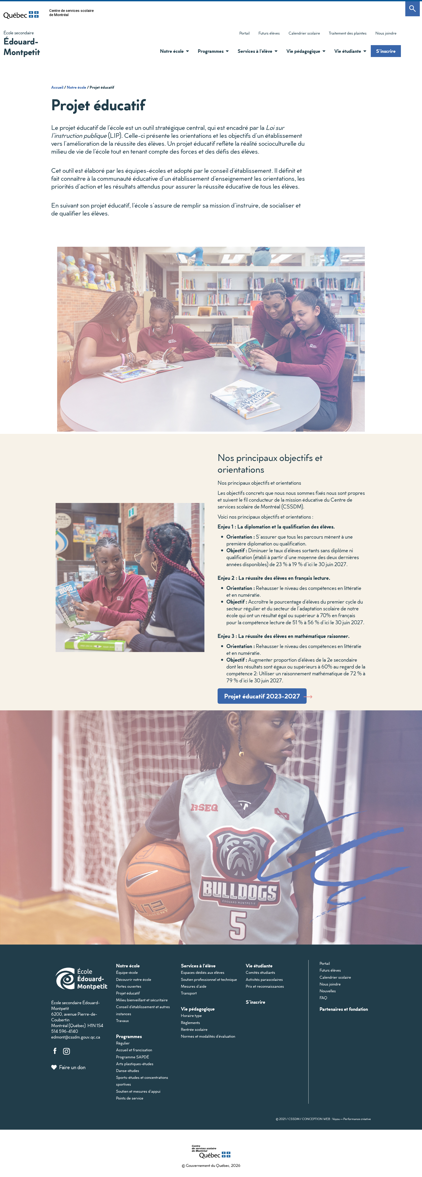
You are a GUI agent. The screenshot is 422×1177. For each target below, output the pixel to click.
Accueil (57, 87)
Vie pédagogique (198, 1008)
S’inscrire (386, 51)
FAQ (323, 997)
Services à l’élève (198, 965)
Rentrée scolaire (194, 1029)
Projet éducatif (128, 993)
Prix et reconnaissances (265, 986)
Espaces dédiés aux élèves (202, 972)
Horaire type (191, 1015)
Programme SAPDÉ (132, 1057)
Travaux (122, 1020)
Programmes (129, 1036)
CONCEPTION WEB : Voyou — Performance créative (336, 1119)
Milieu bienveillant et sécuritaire (142, 1000)
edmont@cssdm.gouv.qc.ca (75, 1037)
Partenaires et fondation (344, 1009)
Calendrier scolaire (304, 33)
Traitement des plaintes (345, 34)
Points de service (129, 1098)
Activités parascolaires (264, 979)
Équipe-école (127, 972)
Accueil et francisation (134, 1050)
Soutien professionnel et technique (209, 979)
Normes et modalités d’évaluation (208, 1036)
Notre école (76, 87)
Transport (189, 993)
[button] (186, 51)
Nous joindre (386, 33)
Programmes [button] (211, 51)
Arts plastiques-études (134, 1063)
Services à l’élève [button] (255, 51)
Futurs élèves (269, 33)
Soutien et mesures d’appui (138, 1091)
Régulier (123, 1043)
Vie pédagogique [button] (303, 51)
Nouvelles (328, 991)
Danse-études (127, 1070)
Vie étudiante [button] (347, 51)
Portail (244, 33)
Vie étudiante (259, 965)
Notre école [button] (172, 51)
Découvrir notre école (133, 979)
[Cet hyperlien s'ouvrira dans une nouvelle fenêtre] (21, 15)
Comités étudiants (260, 972)
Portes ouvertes (128, 986)
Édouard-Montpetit (22, 46)
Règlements (190, 1022)
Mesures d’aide (193, 986)
